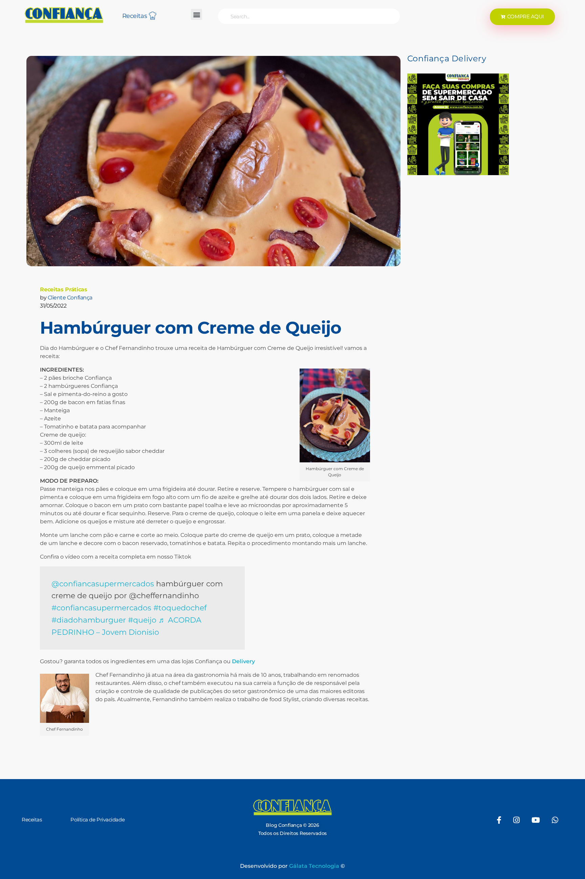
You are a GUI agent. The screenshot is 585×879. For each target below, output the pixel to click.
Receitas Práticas (63, 289)
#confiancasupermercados (101, 607)
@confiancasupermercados (102, 583)
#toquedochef (180, 607)
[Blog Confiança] (64, 15)
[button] (196, 14)
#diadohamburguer (88, 620)
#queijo (142, 620)
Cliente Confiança (70, 297)
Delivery (243, 661)
